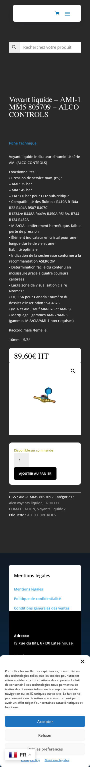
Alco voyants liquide (25, 502)
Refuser (45, 735)
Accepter (45, 721)
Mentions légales (57, 760)
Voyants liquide (50, 508)
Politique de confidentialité (37, 598)
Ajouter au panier (35, 473)
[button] (82, 661)
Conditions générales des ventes (42, 608)
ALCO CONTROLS (41, 514)
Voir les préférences (45, 749)
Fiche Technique (22, 143)
